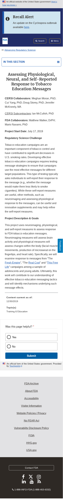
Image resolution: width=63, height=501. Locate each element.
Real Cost (34, 262)
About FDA (31, 391)
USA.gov (31, 450)
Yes (14, 337)
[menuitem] (31, 300)
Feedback (60, 246)
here (26, 27)
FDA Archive (31, 383)
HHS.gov (31, 443)
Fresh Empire (12, 262)
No (13, 346)
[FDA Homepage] (5, 40)
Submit (31, 356)
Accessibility (31, 398)
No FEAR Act (31, 420)
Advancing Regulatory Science (20, 50)
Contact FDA (31, 468)
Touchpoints (15, 366)
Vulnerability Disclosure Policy (31, 428)
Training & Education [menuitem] (17, 311)
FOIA (31, 435)
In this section (14, 61)
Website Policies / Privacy (31, 413)
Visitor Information (31, 405)
